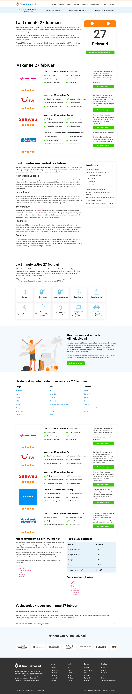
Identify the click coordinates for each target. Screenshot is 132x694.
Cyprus (18, 394)
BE (19, 690)
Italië (17, 401)
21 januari (73, 595)
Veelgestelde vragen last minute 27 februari (100, 203)
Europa (84, 4)
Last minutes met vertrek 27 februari (97, 172)
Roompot (22, 574)
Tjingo (21, 572)
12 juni (72, 582)
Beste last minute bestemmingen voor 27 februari (99, 194)
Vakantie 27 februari (92, 169)
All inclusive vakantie (94, 175)
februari (52, 35)
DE (21, 690)
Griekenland (19, 411)
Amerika (61, 4)
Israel (51, 415)
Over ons (93, 690)
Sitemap (89, 690)
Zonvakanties (78, 297)
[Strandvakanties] (96, 291)
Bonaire (86, 397)
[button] (113, 165)
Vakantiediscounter (25, 570)
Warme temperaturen (61, 297)
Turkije (18, 415)
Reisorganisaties (94, 4)
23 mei (72, 584)
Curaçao (86, 404)
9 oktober (73, 588)
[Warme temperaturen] (60, 291)
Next (114, 646)
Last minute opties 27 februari (95, 190)
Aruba (86, 391)
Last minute (91, 178)
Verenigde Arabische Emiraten (59, 404)
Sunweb (21, 577)
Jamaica (87, 411)
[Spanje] (24, 307)
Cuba (85, 401)
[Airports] (42, 306)
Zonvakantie (91, 181)
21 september (74, 592)
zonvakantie (37, 211)
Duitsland (19, 391)
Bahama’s (87, 394)
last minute (61, 170)
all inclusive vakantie (27, 180)
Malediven (53, 408)
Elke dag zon (43, 297)
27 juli (72, 586)
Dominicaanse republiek (91, 408)
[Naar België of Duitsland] (96, 306)
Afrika (54, 4)
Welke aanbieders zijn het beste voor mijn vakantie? (32, 624)
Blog (85, 690)
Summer (24, 297)
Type (104, 4)
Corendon (22, 568)
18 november (74, 590)
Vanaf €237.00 (60, 313)
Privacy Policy (104, 690)
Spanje (24, 313)
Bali (51, 391)
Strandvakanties (96, 297)
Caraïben (76, 4)
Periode (111, 4)
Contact (98, 690)
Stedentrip (91, 184)
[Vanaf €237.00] (60, 307)
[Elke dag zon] (42, 291)
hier (43, 557)
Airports (42, 312)
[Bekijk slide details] (22, 647)
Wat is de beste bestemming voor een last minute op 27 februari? (37, 611)
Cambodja (53, 401)
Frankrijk (18, 397)
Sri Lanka (53, 394)
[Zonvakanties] (78, 291)
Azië (68, 4)
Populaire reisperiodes (95, 200)
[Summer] (24, 291)
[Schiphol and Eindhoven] (78, 306)
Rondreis (90, 187)
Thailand (52, 397)
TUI (20, 566)
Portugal (18, 408)
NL (17, 690)
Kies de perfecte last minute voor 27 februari (100, 197)
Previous (18, 646)
